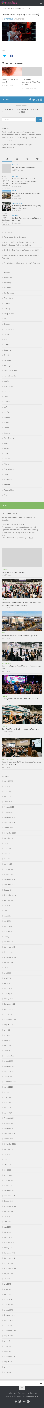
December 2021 (9, 1066)
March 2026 (8, 802)
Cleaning (7, 308)
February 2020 (9, 1180)
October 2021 (8, 1077)
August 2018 (8, 1274)
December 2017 (9, 1315)
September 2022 (10, 1020)
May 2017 (7, 1351)
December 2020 (9, 1128)
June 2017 (7, 1346)
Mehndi (6, 428)
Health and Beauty (10, 371)
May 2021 (7, 1103)
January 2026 (8, 812)
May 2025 (7, 854)
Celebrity (15, 215)
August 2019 (8, 1211)
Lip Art (6, 407)
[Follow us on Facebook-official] (30, 99)
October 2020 (8, 1139)
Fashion (15, 176)
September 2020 (10, 1144)
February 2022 (9, 1056)
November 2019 (9, 1196)
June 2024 (7, 911)
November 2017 (9, 1320)
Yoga (5, 495)
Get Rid (6, 355)
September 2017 (10, 1331)
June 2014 (7, 1372)
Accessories (8, 277)
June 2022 (7, 1035)
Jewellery (7, 381)
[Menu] (41, 3)
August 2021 (8, 1087)
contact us (10, 147)
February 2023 (9, 994)
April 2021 (7, 1108)
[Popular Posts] (17, 159)
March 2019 (8, 1237)
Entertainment (9, 329)
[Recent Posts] (7, 159)
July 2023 (7, 968)
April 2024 (7, 921)
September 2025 (10, 833)
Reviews (7, 448)
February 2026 (9, 807)
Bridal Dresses (9, 293)
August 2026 (8, 781)
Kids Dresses (8, 386)
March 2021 (8, 1113)
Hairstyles (7, 360)
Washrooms (8, 480)
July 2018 (7, 1279)
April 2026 (7, 797)
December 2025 (9, 817)
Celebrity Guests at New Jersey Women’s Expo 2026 (22, 263)
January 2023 (8, 999)
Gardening (7, 350)
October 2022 (8, 1014)
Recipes (6, 443)
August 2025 (8, 838)
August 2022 (8, 1025)
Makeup (6, 423)
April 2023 (7, 983)
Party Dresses (9, 438)
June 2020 (7, 1160)
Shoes (6, 454)
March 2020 (8, 1175)
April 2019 (7, 1232)
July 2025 (7, 843)
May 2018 (7, 1289)
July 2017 (7, 1341)
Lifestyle (7, 402)
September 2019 (10, 1206)
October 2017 (8, 1325)
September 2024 (10, 895)
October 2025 (8, 828)
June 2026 (7, 791)
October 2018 (8, 1263)
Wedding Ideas (9, 490)
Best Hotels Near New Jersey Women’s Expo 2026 (21, 250)
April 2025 (7, 859)
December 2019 (9, 1191)
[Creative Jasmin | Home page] (11, 3)
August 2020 (8, 1149)
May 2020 (7, 1165)
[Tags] (37, 159)
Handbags (7, 366)
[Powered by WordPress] (14, 1396)
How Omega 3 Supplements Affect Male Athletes (31, 81)
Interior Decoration (10, 376)
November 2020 (9, 1134)
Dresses (7, 324)
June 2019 (7, 1222)
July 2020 (7, 1154)
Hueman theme (33, 1396)
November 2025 (9, 823)
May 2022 (7, 1040)
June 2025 (7, 848)
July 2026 (7, 786)
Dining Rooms (9, 314)
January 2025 (8, 874)
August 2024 (8, 900)
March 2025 (8, 864)
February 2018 (9, 1305)
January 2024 (8, 937)
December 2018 (9, 1253)
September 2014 (10, 1357)
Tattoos (6, 464)
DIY (5, 319)
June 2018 (7, 1284)
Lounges (7, 417)
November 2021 (9, 1071)
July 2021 (7, 1092)
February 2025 (9, 869)
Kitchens (15, 165)
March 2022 (8, 1051)
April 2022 (7, 1046)
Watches (7, 485)
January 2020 (8, 1185)
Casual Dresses (9, 298)
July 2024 (7, 906)
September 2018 (10, 1268)
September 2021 (10, 1082)
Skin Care (7, 459)
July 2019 (7, 1217)
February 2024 (9, 931)
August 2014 (8, 1362)
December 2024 (9, 880)
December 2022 (9, 1004)
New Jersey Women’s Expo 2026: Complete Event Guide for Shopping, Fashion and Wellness (25, 181)
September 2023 (10, 957)
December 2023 (9, 942)
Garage (6, 345)
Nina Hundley (8, 19)
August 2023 (8, 963)
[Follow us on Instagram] (37, 99)
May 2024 (7, 916)
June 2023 (7, 973)
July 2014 (7, 1367)
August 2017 (8, 1336)
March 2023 (8, 988)
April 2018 (7, 1294)
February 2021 (9, 1118)
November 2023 (9, 947)
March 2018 (8, 1300)
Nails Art (7, 433)
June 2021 (7, 1097)
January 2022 (8, 1061)
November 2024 (9, 885)
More (31, 538)
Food (5, 340)
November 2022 (9, 1009)
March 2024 (8, 926)
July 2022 (7, 1030)
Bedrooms (7, 288)
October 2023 (8, 952)
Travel (14, 191)
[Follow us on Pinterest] (41, 99)
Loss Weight (8, 412)
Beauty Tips (8, 283)
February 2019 (9, 1243)
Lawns (6, 397)
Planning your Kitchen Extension (23, 167)
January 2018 (8, 1310)
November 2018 (9, 1258)
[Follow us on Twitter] (33, 99)
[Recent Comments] (27, 159)
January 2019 (8, 1248)
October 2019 (8, 1201)
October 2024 (8, 890)
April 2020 (7, 1170)
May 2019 (7, 1227)
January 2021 (8, 1123)
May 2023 (7, 978)
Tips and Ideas (17, 203)
